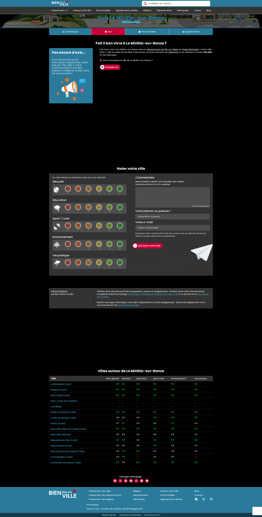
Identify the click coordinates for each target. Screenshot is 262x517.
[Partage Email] (147, 481)
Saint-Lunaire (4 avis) (61, 445)
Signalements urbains (127, 10)
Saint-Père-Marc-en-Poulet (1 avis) (68, 428)
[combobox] (176, 3)
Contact (198, 495)
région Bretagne (190, 49)
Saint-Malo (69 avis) (60, 434)
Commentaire (159, 180)
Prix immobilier (103, 10)
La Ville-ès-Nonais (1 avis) (63, 417)
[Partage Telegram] (131, 481)
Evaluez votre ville (82, 10)
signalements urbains (128, 305)
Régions (147, 10)
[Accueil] (60, 3)
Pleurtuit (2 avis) (58, 389)
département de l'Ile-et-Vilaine (163, 49)
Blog (208, 10)
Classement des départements (105, 495)
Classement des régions (101, 499)
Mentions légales (109, 515)
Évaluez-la (112, 67)
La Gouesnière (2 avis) (61, 456)
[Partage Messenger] (142, 481)
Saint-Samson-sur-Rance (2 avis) (67, 451)
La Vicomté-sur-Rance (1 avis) (65, 462)
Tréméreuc (56, 406)
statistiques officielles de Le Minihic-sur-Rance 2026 (154, 294)
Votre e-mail (144, 222)
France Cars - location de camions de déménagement (115, 508)
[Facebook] (196, 499)
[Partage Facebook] (115, 481)
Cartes (197, 10)
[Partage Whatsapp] (136, 481)
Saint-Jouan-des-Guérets (63, 400)
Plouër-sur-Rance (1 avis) (63, 411)
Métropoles (183, 10)
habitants (173, 52)
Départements (164, 10)
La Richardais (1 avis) (60, 383)
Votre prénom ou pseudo (153, 211)
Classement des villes (100, 491)
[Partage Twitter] (120, 481)
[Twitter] (203, 499)
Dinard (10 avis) (58, 423)
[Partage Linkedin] (126, 481)
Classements (58, 10)
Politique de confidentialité (130, 515)
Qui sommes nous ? (152, 515)
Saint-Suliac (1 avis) (60, 395)
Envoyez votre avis (149, 245)
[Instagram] (211, 499)
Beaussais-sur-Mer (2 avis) (64, 439)
